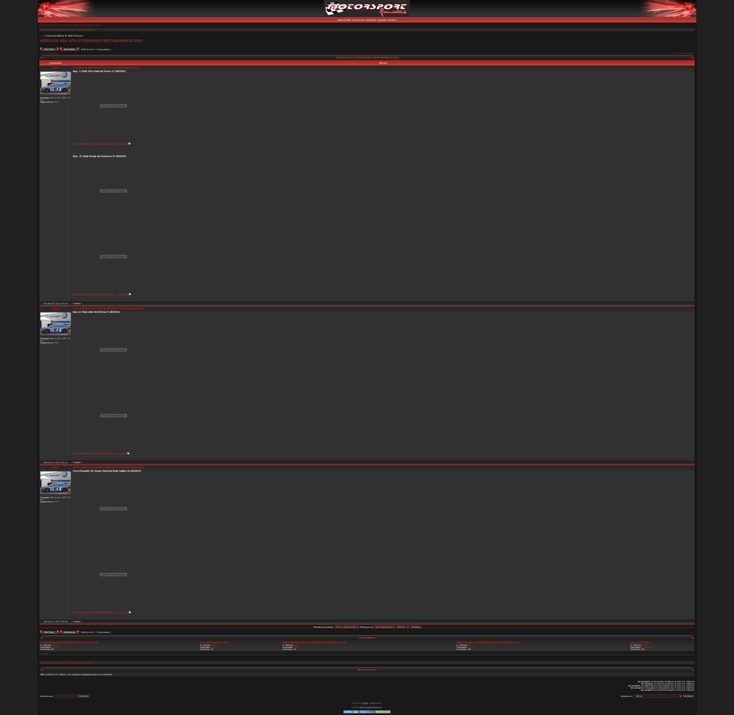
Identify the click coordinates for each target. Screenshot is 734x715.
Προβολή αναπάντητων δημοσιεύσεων (57, 25)
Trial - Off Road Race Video (214, 642)
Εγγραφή (382, 20)
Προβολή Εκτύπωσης (49, 53)
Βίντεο (91, 30)
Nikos (214, 647)
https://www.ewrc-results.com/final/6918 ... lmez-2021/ (100, 612)
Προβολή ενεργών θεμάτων (89, 25)
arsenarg (56, 647)
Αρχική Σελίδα (343, 20)
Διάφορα (83, 30)
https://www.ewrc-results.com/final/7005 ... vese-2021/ (100, 294)
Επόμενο (690, 53)
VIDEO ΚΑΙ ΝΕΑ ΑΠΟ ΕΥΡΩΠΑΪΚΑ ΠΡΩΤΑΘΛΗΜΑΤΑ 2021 (90, 41)
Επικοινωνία (358, 20)
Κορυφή (44, 654)
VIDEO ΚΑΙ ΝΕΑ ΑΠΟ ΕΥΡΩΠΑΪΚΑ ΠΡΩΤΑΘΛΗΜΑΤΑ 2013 (488, 642)
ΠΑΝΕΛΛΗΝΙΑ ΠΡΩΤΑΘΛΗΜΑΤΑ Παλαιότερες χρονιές (69, 642)
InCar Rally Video (639, 642)
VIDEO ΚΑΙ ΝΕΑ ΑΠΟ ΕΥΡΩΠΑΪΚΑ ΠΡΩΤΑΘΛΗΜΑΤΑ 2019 (314, 642)
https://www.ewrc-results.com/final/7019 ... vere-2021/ (100, 143)
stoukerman (647, 647)
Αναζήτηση (371, 20)
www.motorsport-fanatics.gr (370, 707)
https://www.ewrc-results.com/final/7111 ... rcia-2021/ (100, 453)
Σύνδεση (392, 20)
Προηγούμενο (678, 53)
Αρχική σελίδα (46, 30)
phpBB (365, 703)
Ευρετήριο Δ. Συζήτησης (66, 30)
